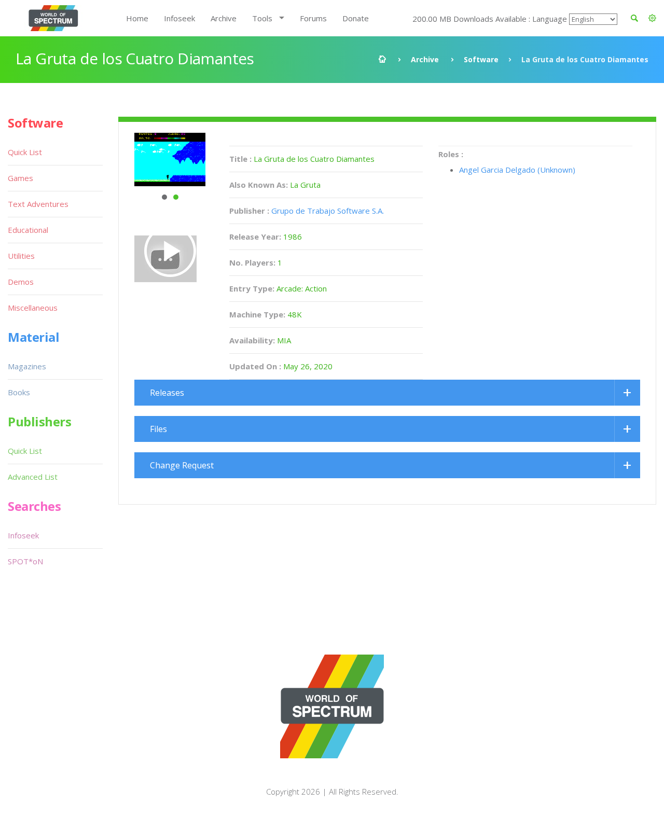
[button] (652, 18)
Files (158, 429)
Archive (224, 18)
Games (20, 178)
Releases (167, 392)
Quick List (25, 152)
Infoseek (179, 18)
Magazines (27, 366)
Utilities (21, 256)
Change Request (182, 465)
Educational (28, 230)
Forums (313, 18)
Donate (355, 18)
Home (137, 18)
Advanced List (33, 476)
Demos (21, 281)
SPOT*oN (25, 561)
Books (19, 392)
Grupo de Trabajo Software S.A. (327, 210)
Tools (262, 18)
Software (481, 59)
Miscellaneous (33, 307)
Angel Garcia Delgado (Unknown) (517, 169)
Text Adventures (38, 204)
